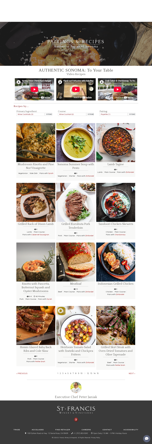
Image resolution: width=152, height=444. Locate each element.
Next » (132, 373)
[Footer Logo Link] (76, 414)
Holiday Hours (121, 433)
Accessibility (131, 430)
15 (98, 373)
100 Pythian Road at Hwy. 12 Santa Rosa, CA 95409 (47, 433)
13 (91, 373)
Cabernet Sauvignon (40, 235)
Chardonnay (120, 235)
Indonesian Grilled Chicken (116, 283)
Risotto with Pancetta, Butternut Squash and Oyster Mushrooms (36, 287)
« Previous (21, 373)
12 (88, 373)
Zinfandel (90, 176)
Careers (86, 430)
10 (81, 373)
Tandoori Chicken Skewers (115, 224)
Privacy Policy (95, 437)
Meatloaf (75, 283)
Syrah (50, 173)
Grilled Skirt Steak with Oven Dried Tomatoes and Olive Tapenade (116, 351)
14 (94, 373)
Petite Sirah (40, 361)
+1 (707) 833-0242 (80, 433)
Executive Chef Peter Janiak (76, 397)
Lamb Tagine (115, 164)
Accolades (38, 430)
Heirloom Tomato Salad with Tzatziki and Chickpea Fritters (75, 351)
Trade (17, 430)
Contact (107, 430)
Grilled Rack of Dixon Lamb (36, 224)
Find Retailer (62, 430)
